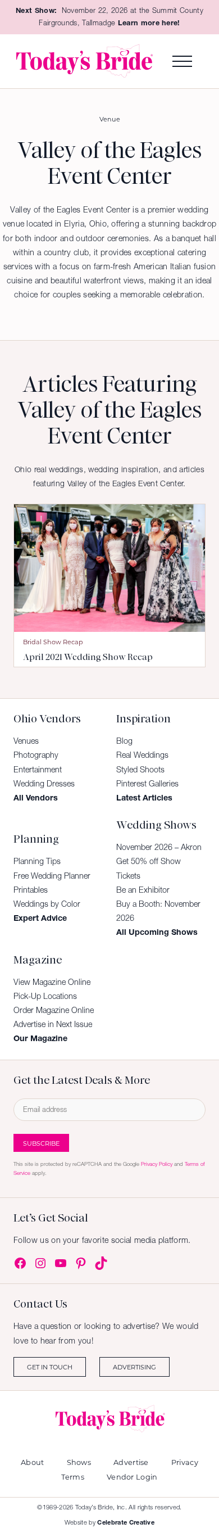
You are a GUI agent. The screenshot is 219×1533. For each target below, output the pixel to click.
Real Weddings (142, 755)
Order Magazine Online (53, 1010)
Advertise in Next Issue (52, 1024)
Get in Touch (49, 1367)
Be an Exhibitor (143, 890)
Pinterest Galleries (147, 784)
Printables (30, 890)
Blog (124, 741)
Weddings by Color (46, 904)
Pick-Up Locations (45, 996)
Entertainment (37, 770)
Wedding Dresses (44, 784)
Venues (26, 741)
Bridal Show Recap (53, 641)
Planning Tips (37, 861)
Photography (35, 755)
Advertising (134, 1367)
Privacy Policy (156, 1164)
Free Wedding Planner (51, 876)
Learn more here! (149, 23)
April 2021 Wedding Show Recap (88, 657)
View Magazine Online (51, 982)
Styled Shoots (140, 770)
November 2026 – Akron (159, 847)
